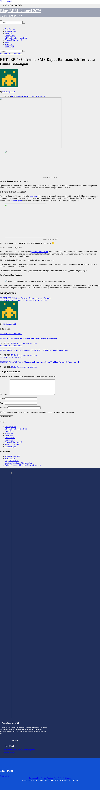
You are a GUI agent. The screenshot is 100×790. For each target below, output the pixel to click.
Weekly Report (10, 31)
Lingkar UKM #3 (12, 461)
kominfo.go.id (16, 200)
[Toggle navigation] (1, 20)
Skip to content (6, 1)
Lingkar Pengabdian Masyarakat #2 (18, 463)
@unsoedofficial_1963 (39, 252)
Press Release (10, 29)
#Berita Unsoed (17, 96)
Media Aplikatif (8, 91)
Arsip (7, 42)
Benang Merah (10, 427)
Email (2, 403)
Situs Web (4, 408)
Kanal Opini (9, 47)
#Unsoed (41, 96)
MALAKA (9, 45)
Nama (2, 399)
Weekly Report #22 (12, 456)
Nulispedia (9, 33)
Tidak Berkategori (12, 444)
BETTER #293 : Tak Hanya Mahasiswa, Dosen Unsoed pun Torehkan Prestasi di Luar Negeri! (39, 362)
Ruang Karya (10, 36)
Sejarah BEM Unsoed (13, 40)
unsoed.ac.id (35, 196)
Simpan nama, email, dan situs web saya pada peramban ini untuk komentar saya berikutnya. (38, 412)
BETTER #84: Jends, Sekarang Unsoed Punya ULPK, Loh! (23, 300)
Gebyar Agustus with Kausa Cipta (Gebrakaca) (23, 465)
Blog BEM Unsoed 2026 (20, 10)
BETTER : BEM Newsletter (16, 38)
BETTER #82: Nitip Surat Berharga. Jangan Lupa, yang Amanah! (25, 298)
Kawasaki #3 (10, 458)
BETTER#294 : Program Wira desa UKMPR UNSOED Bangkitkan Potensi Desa (34, 350)
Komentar (4, 394)
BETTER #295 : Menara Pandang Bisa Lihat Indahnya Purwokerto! (28, 338)
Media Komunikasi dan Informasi (24, 343)
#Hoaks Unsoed (30, 96)
